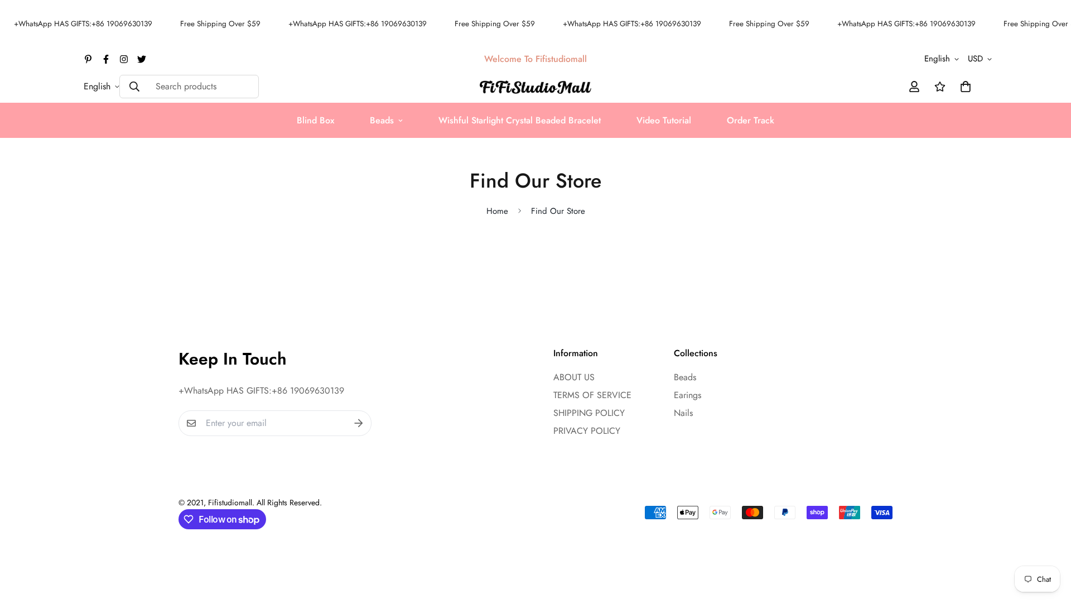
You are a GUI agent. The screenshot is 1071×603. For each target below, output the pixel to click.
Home (497, 211)
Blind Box (315, 120)
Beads (382, 120)
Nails (683, 412)
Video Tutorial (663, 120)
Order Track (750, 120)
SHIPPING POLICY (589, 412)
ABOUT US (574, 377)
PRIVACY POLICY (586, 430)
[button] (963, 86)
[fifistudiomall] (535, 86)
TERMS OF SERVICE (592, 395)
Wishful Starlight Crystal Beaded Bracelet (519, 120)
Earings (687, 395)
